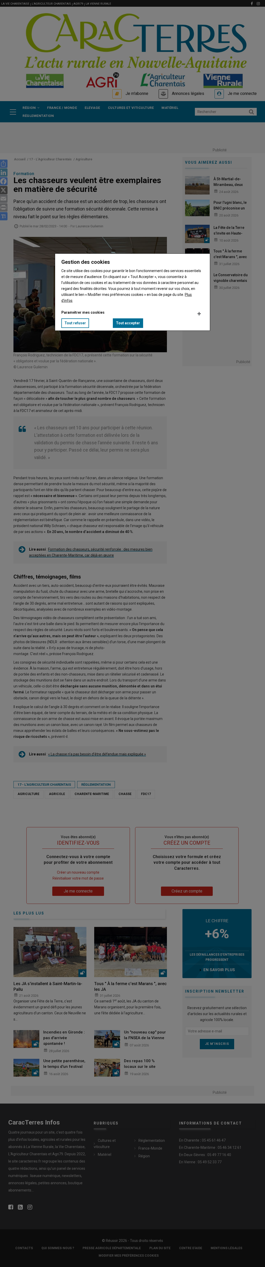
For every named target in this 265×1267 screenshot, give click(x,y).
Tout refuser (75, 323)
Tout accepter (128, 323)
